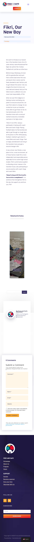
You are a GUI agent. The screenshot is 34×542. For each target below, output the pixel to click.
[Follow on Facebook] (5, 500)
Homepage (6, 461)
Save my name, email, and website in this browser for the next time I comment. (16, 410)
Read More (17, 270)
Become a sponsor (9, 479)
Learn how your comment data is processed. (15, 424)
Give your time (7, 482)
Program (6, 466)
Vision (5, 469)
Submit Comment (12, 415)
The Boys (6, 41)
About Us (6, 464)
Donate (17, 8)
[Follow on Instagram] (9, 500)
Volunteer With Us (8, 484)
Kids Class (17, 239)
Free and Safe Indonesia (21, 311)
